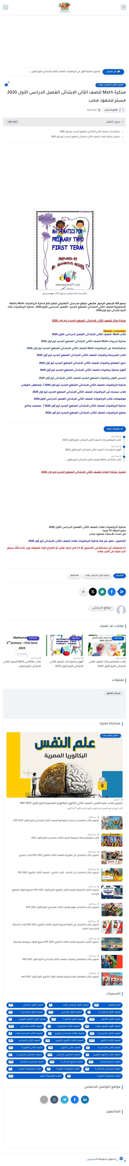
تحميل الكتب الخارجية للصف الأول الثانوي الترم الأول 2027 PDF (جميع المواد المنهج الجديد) (55, 892)
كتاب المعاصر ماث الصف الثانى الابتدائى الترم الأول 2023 (91, 440)
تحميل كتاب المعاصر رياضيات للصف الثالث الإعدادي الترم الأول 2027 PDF (60, 959)
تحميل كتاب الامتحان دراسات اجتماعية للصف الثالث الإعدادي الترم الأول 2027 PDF (56, 821)
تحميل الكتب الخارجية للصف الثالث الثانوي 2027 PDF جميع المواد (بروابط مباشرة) (56, 942)
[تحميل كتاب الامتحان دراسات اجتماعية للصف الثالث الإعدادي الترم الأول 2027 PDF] (112, 822)
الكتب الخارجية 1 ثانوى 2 (63, 1069)
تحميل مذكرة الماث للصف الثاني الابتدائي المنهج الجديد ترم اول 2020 (85, 137)
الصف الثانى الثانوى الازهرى (104, 1055)
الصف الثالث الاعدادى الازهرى (66, 1033)
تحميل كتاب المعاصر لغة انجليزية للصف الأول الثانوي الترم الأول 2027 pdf (60, 977)
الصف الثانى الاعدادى (24, 1040)
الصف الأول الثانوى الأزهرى (27, 1019)
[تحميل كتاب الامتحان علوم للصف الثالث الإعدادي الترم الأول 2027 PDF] (112, 909)
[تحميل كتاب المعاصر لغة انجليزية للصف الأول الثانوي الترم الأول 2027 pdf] (112, 979)
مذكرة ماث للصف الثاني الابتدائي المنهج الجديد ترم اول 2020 (90, 132)
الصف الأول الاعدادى (65, 1012)
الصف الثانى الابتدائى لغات (110, 85)
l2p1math (74, 576)
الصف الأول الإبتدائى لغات (69, 1005)
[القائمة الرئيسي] (123, 7)
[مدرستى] (64, 7)
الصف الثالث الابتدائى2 (64, 1026)
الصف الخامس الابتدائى (64, 1055)
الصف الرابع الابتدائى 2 (66, 1062)
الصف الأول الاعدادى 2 (26, 1012)
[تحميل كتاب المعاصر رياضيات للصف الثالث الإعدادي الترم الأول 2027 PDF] (112, 961)
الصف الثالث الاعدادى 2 (106, 1033)
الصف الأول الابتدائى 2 (104, 1012)
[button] (112, 592)
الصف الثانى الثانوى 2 (25, 1048)
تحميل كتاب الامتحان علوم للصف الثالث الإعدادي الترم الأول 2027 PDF (62, 907)
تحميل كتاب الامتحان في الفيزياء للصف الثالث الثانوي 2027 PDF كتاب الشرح (59, 855)
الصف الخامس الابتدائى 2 (25, 1055)
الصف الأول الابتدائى (26, 1005)
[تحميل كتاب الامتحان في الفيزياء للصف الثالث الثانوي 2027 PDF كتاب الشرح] (112, 857)
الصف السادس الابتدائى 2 (103, 1069)
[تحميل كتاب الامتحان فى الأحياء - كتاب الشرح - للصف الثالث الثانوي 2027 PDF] (112, 875)
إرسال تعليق (113, 693)
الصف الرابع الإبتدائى (105, 1062)
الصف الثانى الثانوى (65, 1048)
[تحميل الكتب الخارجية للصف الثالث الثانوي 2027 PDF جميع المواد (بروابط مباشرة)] (112, 944)
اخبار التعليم (108, 1005)
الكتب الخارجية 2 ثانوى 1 (25, 1069)
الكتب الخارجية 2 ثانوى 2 (94, 1076)
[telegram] (64, 1100)
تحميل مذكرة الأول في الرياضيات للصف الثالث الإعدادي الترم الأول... (64, 72)
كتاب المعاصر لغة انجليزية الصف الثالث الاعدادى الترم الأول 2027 (65, 838)
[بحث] (5, 7)
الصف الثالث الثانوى (105, 1040)
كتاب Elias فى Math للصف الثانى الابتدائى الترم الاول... (93, 460)
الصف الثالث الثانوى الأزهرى (65, 1040)
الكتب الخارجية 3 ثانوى (35, 1076)
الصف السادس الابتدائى (26, 1062)
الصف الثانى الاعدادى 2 (104, 1048)
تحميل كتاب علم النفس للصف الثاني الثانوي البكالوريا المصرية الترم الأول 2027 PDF (71, 803)
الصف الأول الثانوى (105, 1019)
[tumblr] (54, 1100)
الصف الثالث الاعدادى (25, 1026)
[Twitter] (44, 1100)
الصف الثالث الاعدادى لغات (25, 1033)
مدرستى (91, 1159)
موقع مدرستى (111, 110)
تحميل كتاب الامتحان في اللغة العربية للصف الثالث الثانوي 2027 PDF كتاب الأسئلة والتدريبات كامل (56, 927)
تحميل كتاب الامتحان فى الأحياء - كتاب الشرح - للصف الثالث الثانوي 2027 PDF (58, 873)
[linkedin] (85, 1100)
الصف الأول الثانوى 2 (68, 1019)
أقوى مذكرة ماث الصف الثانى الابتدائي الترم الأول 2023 (93, 450)
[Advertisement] (64, 43)
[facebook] (75, 1100)
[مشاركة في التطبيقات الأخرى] (83, 592)
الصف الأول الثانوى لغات (103, 1026)
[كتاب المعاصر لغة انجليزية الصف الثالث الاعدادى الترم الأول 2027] (112, 840)
